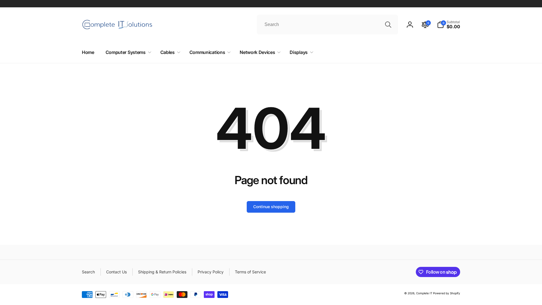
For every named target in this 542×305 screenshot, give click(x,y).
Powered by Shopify (446, 293)
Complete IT (424, 293)
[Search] (388, 24)
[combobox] (327, 24)
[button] (448, 24)
